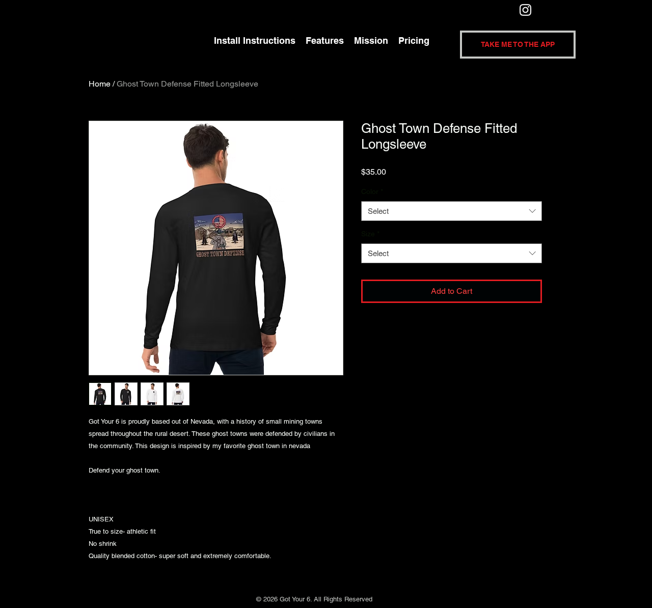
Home (100, 84)
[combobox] (451, 211)
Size (370, 234)
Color (372, 191)
